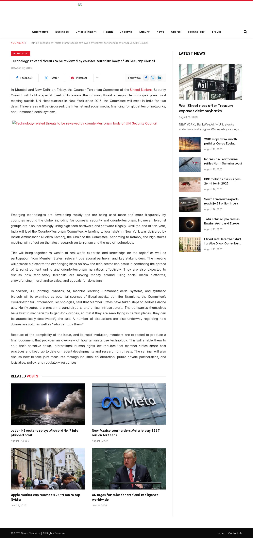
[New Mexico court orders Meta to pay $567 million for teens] (129, 404)
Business (62, 31)
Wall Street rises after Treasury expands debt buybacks (206, 108)
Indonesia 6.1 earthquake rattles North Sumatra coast (223, 161)
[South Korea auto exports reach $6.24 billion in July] (190, 204)
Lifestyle (126, 31)
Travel (216, 31)
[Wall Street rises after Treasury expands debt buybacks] (210, 82)
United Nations (141, 90)
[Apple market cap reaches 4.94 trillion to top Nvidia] (48, 469)
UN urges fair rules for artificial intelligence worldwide (125, 497)
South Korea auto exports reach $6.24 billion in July (221, 201)
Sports (176, 31)
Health (108, 31)
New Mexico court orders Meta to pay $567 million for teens (126, 433)
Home (33, 42)
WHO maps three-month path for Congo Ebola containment (220, 141)
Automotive (40, 31)
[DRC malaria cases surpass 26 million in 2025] (190, 184)
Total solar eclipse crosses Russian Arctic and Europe (222, 221)
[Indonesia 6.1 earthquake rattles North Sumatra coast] (190, 164)
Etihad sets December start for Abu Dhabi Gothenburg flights (222, 241)
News (160, 31)
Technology (196, 31)
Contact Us (235, 533)
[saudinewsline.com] (126, 14)
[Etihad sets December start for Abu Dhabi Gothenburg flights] (190, 244)
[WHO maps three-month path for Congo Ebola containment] (190, 144)
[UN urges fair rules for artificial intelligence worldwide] (129, 469)
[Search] (245, 31)
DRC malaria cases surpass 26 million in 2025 (222, 181)
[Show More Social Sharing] (97, 78)
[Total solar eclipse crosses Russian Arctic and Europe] (190, 224)
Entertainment (86, 31)
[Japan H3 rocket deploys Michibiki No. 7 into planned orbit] (48, 404)
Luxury (144, 31)
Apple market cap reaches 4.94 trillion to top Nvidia (45, 497)
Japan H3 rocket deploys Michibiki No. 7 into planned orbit (44, 433)
